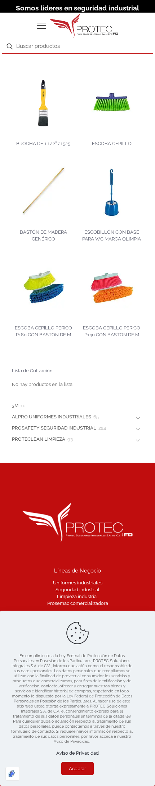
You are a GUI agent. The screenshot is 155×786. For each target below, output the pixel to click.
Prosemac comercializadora (77, 603)
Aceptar (77, 768)
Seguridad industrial (77, 589)
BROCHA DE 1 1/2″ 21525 (43, 143)
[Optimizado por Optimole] (12, 774)
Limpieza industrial (77, 596)
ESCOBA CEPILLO (112, 143)
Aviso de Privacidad (77, 753)
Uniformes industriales (77, 582)
